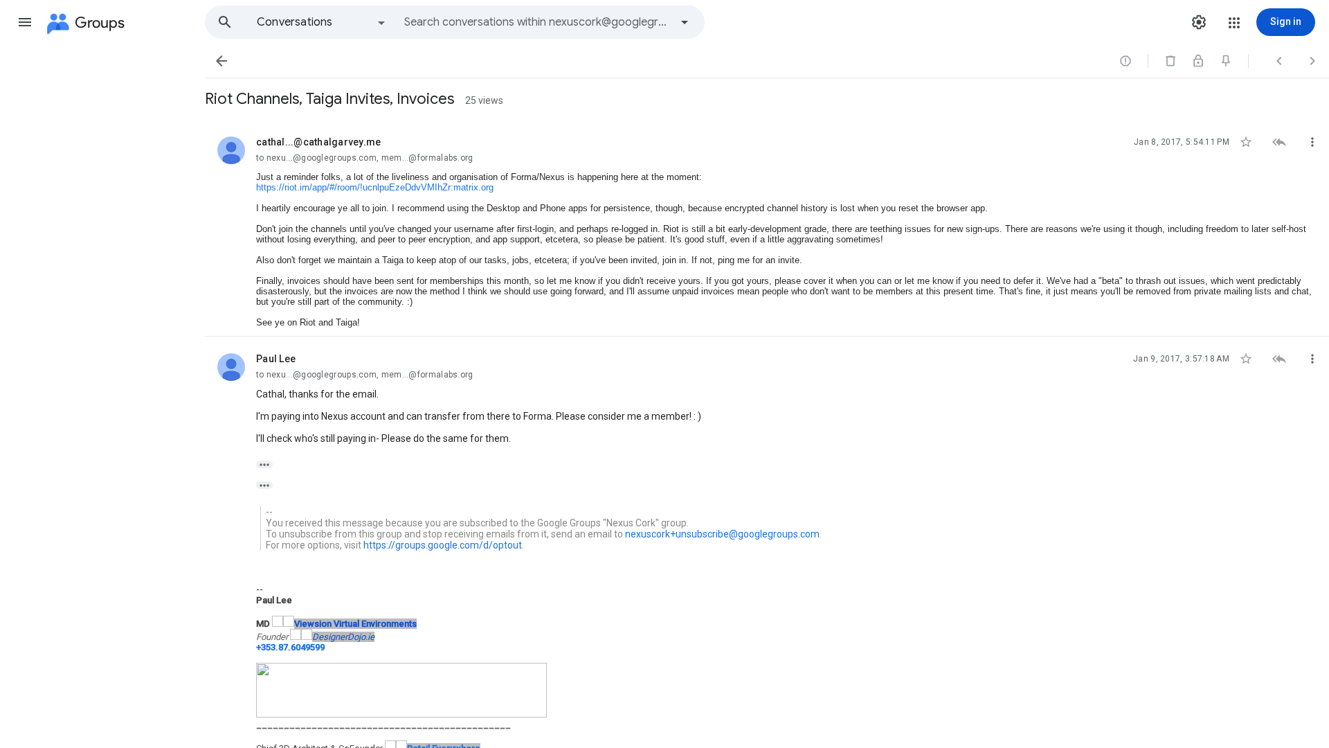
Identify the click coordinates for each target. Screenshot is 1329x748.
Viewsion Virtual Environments (355, 623)
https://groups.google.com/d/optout (442, 545)
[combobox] (537, 22)
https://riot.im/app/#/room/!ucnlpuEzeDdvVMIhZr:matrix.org (375, 187)
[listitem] (767, 228)
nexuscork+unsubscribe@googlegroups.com (722, 534)
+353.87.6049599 (290, 647)
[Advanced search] (684, 22)
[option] (322, 22)
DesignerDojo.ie (343, 637)
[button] (25, 22)
